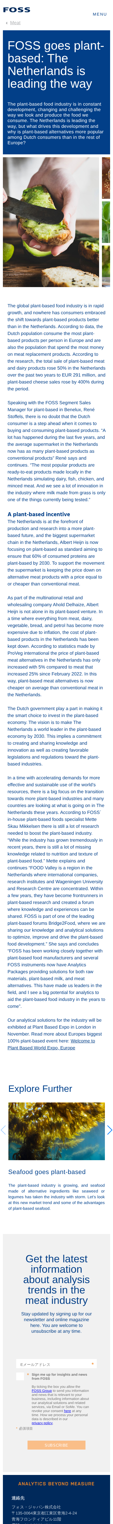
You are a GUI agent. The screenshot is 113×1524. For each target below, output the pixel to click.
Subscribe (56, 1445)
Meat (15, 22)
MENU (100, 14)
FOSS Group (42, 1391)
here (67, 1411)
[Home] (17, 10)
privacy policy (42, 1423)
